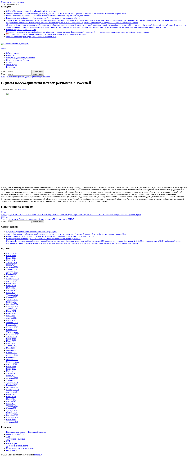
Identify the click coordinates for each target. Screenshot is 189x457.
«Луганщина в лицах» (16, 439)
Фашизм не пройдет (15, 434)
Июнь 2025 (11, 286)
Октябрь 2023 (12, 332)
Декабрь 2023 (12, 327)
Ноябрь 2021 (11, 385)
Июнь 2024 (11, 313)
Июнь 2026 (11, 258)
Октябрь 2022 (12, 360)
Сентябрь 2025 (12, 279)
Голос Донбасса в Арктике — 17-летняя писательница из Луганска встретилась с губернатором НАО (50, 16)
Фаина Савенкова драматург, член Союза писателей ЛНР (31, 37)
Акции (9, 62)
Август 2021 (11, 392)
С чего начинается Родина (17, 60)
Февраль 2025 (12, 295)
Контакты (10, 67)
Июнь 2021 (11, 396)
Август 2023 (11, 336)
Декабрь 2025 (12, 272)
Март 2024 (10, 320)
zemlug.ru (38, 455)
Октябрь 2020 (12, 415)
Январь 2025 (11, 297)
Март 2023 (10, 348)
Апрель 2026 (11, 262)
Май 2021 (10, 399)
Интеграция (15, 77)
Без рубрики (11, 450)
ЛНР (3, 77)
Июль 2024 (11, 311)
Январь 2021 (11, 408)
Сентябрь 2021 (12, 390)
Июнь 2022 (11, 369)
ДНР (8, 77)
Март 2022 (10, 376)
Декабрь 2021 (12, 383)
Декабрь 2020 (12, 410)
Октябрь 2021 (12, 387)
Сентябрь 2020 (12, 417)
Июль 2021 (11, 394)
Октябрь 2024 (12, 304)
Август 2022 (11, 364)
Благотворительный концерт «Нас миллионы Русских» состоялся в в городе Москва (43, 18)
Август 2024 (11, 309)
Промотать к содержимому (13, 2)
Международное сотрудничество (20, 58)
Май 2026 (10, 260)
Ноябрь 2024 (11, 302)
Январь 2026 (11, 269)
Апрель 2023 (11, 346)
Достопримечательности (17, 446)
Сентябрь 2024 (12, 306)
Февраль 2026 (12, 267)
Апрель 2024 (11, 318)
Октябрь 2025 (12, 276)
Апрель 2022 (11, 373)
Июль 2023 (11, 339)
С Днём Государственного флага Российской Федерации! (31, 11)
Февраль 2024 (12, 323)
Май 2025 (10, 288)
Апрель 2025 (11, 290)
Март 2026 (10, 265)
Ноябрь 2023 (11, 329)
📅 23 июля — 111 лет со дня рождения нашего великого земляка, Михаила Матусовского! (46, 34)
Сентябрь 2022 (12, 362)
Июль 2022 (11, 366)
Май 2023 (10, 343)
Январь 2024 (11, 325)
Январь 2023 (11, 353)
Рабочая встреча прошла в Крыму (21, 30)
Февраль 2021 (12, 406)
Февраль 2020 (12, 422)
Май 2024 (10, 316)
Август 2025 (11, 281)
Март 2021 (10, 403)
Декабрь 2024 (12, 299)
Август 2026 (11, 253)
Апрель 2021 (11, 401)
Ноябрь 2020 (11, 413)
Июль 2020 (11, 420)
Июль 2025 (11, 283)
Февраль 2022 (12, 378)
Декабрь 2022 (12, 355)
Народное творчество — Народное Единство (26, 432)
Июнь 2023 (11, 341)
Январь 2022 (11, 380)
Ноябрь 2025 (11, 274)
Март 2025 (10, 292)
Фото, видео (11, 65)
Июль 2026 (11, 256)
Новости (10, 55)
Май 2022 (10, 371)
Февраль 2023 (12, 350)
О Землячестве (12, 53)
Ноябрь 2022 (11, 357)
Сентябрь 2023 (12, 334)
